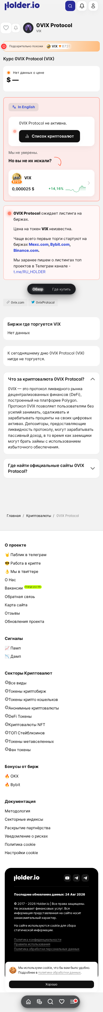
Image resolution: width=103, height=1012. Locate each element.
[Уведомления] (82, 6)
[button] (51, 1002)
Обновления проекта (24, 621)
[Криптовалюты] (39, 1002)
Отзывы (12, 613)
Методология (17, 811)
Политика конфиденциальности (37, 939)
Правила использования (32, 944)
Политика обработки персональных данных (47, 949)
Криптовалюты (38, 515)
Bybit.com (60, 244)
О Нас (10, 579)
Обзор (37, 289)
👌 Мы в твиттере (21, 571)
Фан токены (19, 749)
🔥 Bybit (12, 784)
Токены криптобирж (27, 691)
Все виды (17, 683)
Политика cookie (20, 844)
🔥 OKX (11, 776)
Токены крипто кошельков (33, 699)
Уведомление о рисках (26, 836)
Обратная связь (20, 596)
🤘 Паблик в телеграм (25, 554)
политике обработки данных (59, 972)
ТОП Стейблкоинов (26, 733)
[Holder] (27, 878)
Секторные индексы (24, 819)
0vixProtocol (45, 302)
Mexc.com (38, 244)
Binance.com (26, 250)
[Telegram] (76, 878)
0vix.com (17, 302)
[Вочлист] (61, 1002)
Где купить (61, 289)
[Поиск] (70, 6)
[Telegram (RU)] (85, 878)
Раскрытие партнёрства (27, 827)
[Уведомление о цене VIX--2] (15, 28)
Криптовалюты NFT (26, 724)
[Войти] (93, 6)
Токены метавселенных (31, 741)
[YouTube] (67, 878)
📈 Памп (13, 648)
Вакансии (14, 588)
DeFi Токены (20, 716)
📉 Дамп (13, 656)
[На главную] (28, 1002)
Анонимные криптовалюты (33, 708)
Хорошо (51, 984)
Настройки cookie (21, 852)
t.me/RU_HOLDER (30, 271)
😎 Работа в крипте (23, 563)
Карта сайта (16, 605)
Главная (14, 515)
